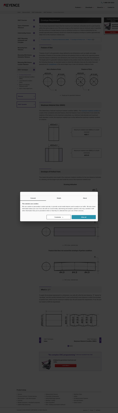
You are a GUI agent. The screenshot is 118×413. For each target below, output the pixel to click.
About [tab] (85, 198)
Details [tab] (59, 198)
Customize (58, 217)
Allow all (83, 217)
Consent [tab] (33, 198)
